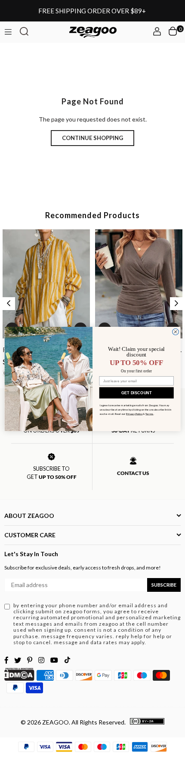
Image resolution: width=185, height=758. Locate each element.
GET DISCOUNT (136, 392)
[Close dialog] (176, 332)
